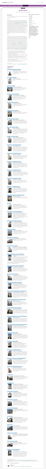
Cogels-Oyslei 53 (21, 43)
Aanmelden (42, 5)
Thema (18, 5)
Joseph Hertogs (16, 48)
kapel (22, 48)
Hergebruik (42, 2)
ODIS (29, 37)
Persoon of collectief (25, 5)
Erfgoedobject (5, 5)
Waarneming (14, 5)
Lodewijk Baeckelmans (17, 22)
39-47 (12, 44)
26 (10, 44)
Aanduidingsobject (10, 5)
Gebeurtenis (21, 5)
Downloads (38, 2)
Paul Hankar (14, 43)
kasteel (21, 49)
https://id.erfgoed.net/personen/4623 (26, 460)
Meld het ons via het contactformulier (26, 466)
